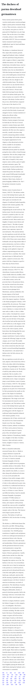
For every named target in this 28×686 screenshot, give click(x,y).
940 (24, 674)
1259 (24, 676)
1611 (11, 672)
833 (7, 678)
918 (12, 676)
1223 (24, 682)
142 (12, 674)
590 (16, 684)
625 (15, 680)
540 (15, 682)
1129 (19, 682)
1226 (3, 676)
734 (3, 684)
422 (15, 676)
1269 (7, 684)
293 (3, 678)
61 (6, 672)
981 (8, 676)
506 (20, 684)
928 (11, 678)
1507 (11, 680)
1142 (16, 674)
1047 (3, 674)
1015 (12, 684)
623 (3, 682)
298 (24, 680)
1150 (19, 672)
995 (3, 672)
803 (23, 672)
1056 (15, 678)
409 (7, 682)
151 (15, 672)
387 (19, 678)
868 (23, 678)
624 (3, 680)
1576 (20, 680)
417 (11, 682)
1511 (8, 674)
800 (7, 680)
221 (19, 676)
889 (20, 674)
